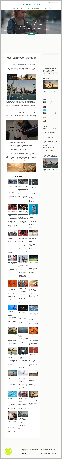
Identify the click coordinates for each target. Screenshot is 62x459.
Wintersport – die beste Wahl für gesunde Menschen (23, 378)
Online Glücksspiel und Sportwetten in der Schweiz (33, 356)
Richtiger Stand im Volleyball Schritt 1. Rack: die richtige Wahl (22, 420)
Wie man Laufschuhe (47, 8)
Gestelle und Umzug (25, 8)
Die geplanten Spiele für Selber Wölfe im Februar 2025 (33, 238)
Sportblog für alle (31, 4)
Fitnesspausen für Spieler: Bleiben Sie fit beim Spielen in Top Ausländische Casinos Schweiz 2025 (12, 240)
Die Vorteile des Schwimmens (52, 109)
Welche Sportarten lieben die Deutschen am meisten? (12, 313)
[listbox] (31, 30)
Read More (31, 33)
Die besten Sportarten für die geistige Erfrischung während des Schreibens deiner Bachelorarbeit (23, 265)
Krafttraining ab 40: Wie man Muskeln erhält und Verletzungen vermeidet (23, 213)
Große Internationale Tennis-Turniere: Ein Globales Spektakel (12, 289)
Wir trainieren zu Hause (35, 8)
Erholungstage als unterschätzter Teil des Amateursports (12, 186)
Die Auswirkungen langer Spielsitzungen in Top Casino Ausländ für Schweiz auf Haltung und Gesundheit (23, 240)
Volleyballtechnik (14, 8)
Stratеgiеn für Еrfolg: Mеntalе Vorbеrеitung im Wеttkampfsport (22, 290)
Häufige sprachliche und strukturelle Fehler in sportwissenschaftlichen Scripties (50, 71)
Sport (31, 20)
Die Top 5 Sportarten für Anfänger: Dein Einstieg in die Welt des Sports (12, 263)
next (57, 31)
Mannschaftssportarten (12, 334)
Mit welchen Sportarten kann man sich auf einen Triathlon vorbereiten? (33, 313)
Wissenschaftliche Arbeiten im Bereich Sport (32, 187)
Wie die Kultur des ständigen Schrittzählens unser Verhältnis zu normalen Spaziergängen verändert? (23, 188)
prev (5, 31)
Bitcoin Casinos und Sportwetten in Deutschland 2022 (22, 356)
